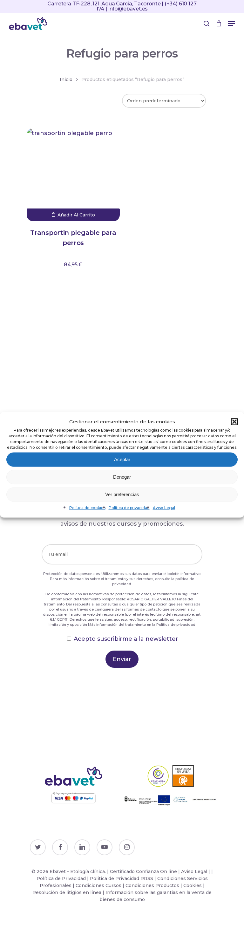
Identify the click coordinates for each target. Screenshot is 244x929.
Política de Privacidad (61, 878)
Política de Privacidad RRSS (121, 878)
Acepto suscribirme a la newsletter (126, 638)
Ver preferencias (122, 494)
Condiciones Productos (152, 885)
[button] (234, 421)
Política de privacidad (129, 507)
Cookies (192, 885)
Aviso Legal (164, 507)
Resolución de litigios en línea (66, 892)
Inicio (66, 79)
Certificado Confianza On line (143, 871)
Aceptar (122, 459)
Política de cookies (87, 507)
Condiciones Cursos (99, 885)
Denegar (122, 477)
